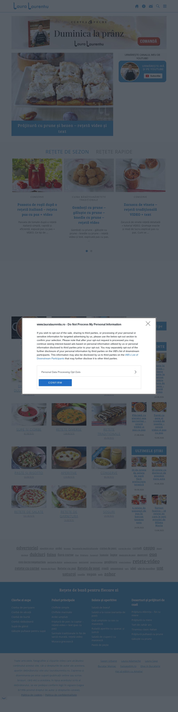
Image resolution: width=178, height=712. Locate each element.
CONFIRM (55, 382)
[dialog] (89, 356)
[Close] (149, 324)
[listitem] (89, 372)
